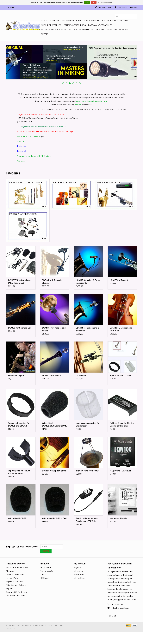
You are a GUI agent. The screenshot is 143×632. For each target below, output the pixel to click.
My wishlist (79, 578)
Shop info (21, 141)
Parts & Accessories (100, 25)
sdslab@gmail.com (120, 608)
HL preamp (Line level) (120, 471)
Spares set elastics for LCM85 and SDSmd (18, 424)
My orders (78, 571)
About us (10, 571)
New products (46, 571)
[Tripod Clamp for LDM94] (88, 452)
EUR (8, 7)
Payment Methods (14, 581)
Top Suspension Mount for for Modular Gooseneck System (19, 472)
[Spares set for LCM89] (122, 357)
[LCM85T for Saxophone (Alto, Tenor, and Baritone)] (21, 261)
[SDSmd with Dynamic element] (55, 261)
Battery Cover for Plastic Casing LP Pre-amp (122, 424)
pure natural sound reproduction (91, 101)
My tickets (79, 574)
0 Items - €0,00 (105, 7)
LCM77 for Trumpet (119, 280)
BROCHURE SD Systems (28, 136)
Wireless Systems (117, 21)
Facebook (21, 151)
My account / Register (127, 7)
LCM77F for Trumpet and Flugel (53, 329)
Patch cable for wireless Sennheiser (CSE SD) (87, 519)
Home (44, 21)
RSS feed (44, 578)
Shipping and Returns (16, 585)
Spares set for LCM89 (120, 375)
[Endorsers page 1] (21, 357)
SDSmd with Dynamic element (52, 281)
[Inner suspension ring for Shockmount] (88, 404)
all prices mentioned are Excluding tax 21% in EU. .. (99, 30)
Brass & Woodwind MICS (90, 21)
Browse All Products (54, 30)
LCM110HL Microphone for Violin (121, 329)
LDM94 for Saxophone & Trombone (87, 329)
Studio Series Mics (75, 25)
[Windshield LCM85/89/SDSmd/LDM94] (55, 404)
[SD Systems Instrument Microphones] (23, 25)
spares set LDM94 (118, 518)
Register (78, 567)
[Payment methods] (128, 625)
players (78, 105)
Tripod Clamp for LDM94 (87, 471)
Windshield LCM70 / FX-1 (54, 518)
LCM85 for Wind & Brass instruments (88, 281)
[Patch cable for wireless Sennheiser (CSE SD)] (88, 499)
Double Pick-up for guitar (54, 471)
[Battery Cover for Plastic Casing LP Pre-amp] (122, 404)
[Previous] (11, 63)
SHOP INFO (68, 21)
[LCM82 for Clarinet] (55, 357)
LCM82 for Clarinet (51, 375)
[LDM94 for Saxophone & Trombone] (88, 309)
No (94, 2)
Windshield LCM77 (17, 518)
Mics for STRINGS (51, 25)
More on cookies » (105, 2)
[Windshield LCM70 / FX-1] (55, 499)
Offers (43, 574)
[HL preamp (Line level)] (122, 452)
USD (13, 7)
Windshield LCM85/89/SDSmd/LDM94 (54, 424)
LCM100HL (81, 375)
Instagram (21, 146)
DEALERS (54, 21)
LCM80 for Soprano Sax (19, 328)
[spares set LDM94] (122, 499)
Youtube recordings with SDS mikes (34, 156)
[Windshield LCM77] (21, 499)
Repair (44, 34)
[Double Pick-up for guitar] (55, 452)
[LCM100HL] (88, 357)
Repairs (9, 588)
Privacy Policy (12, 578)
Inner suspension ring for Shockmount (87, 424)
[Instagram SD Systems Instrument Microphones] (135, 546)
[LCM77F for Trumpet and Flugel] (55, 309)
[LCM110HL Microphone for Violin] (122, 309)
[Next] (132, 63)
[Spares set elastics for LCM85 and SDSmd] (21, 404)
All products (45, 567)
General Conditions (15, 574)
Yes (87, 2)
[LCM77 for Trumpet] (122, 261)
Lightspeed (10, 628)
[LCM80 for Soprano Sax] (21, 309)
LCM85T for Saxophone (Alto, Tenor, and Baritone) (19, 281)
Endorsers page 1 (16, 375)
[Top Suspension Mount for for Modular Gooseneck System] (21, 452)
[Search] (116, 16)
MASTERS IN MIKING (17, 567)
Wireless (21, 161)
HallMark (112, 616)
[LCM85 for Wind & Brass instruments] (88, 261)
